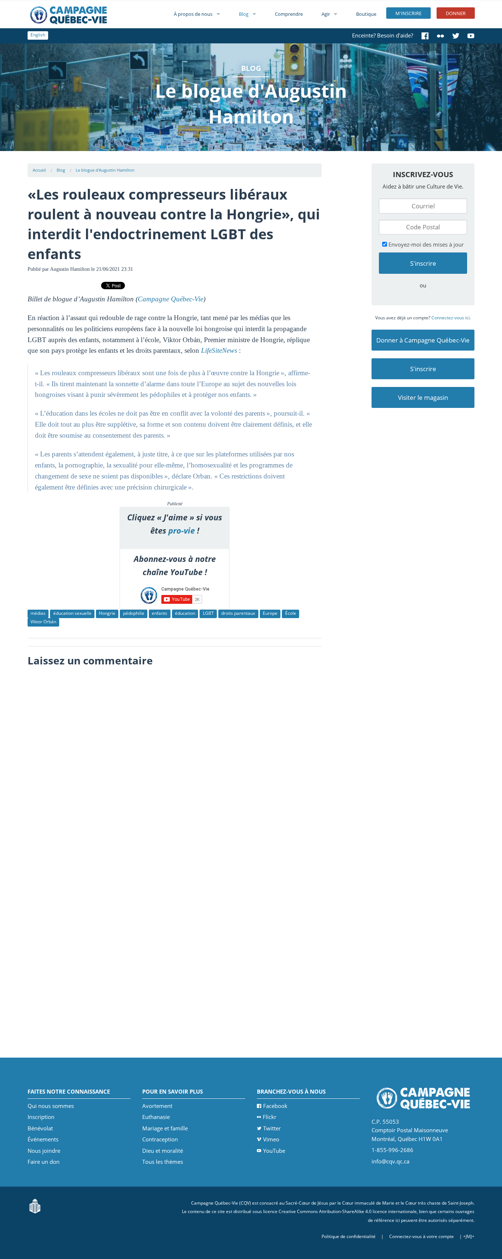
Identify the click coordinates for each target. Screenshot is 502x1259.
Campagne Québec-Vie (170, 299)
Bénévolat (40, 1128)
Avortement (157, 1105)
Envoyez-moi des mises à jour (425, 244)
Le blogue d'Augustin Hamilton (105, 170)
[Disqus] (175, 763)
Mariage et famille (165, 1128)
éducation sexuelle (72, 613)
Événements (43, 1139)
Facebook (275, 1105)
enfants (159, 613)
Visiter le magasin (423, 397)
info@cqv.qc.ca (390, 1161)
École (290, 613)
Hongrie (107, 613)
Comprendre (289, 14)
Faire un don (44, 1161)
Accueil (39, 170)
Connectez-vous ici (450, 318)
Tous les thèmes (162, 1161)
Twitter (272, 1128)
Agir (326, 14)
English (38, 35)
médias (38, 613)
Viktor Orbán (43, 621)
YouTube (274, 1150)
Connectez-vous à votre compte (421, 1236)
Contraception (160, 1139)
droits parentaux (238, 613)
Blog (243, 14)
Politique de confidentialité (349, 1236)
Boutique (366, 14)
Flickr (269, 1116)
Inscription (41, 1116)
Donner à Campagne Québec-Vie (423, 340)
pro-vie (181, 530)
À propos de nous (193, 14)
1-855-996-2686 (392, 1150)
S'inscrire (423, 369)
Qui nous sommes (51, 1105)
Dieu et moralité (162, 1150)
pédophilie (133, 613)
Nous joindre (44, 1150)
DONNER (456, 13)
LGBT (208, 613)
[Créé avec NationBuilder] (35, 1205)
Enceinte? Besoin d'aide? (382, 35)
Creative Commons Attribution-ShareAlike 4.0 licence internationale (348, 1211)
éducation (185, 613)
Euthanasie (156, 1116)
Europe (270, 613)
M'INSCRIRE (408, 13)
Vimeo (271, 1139)
